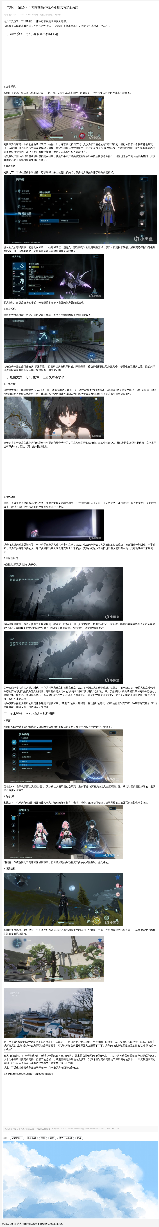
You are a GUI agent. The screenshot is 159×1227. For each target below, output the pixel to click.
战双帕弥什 (17, 1138)
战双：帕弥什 (65, 1138)
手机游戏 (31, 1138)
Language (57, 15)
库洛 (43, 1138)
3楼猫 (6, 15)
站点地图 (22, 1224)
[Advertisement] (80, 60)
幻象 (79, 1138)
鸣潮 (52, 1138)
